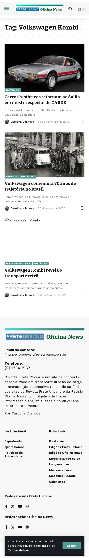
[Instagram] (27, 506)
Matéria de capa (18, 263)
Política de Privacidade (32, 545)
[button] (72, 545)
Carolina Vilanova (22, 121)
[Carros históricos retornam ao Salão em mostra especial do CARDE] (44, 68)
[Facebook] (6, 506)
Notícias (12, 90)
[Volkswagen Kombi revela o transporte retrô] (44, 241)
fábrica (11, 176)
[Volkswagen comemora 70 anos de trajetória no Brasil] (44, 155)
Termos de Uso (18, 550)
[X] (12, 506)
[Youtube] (20, 506)
